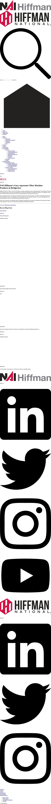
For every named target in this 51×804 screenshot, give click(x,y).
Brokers (7, 160)
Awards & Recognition (10, 140)
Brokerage (5, 131)
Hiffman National (6, 161)
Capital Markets (11, 153)
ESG (6, 143)
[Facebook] (1, 179)
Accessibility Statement (7, 799)
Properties (7, 159)
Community (7, 142)
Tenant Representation (12, 152)
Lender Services (11, 158)
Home (4, 130)
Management (5, 133)
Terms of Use (5, 798)
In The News (5, 147)
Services (7, 149)
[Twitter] (5, 179)
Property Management (12, 163)
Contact (4, 144)
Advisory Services (9, 167)
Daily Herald (13, 205)
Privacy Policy (6, 797)
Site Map (4, 801)
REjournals (7, 205)
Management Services (12, 154)
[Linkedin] (3, 179)
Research (10, 156)
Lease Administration (12, 168)
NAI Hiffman (5, 148)
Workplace (7, 141)
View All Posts (3, 210)
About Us (5, 137)
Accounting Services (12, 166)
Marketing (10, 155)
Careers (4, 146)
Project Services (11, 171)
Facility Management (12, 165)
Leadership (7, 138)
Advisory (5, 134)
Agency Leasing (11, 150)
